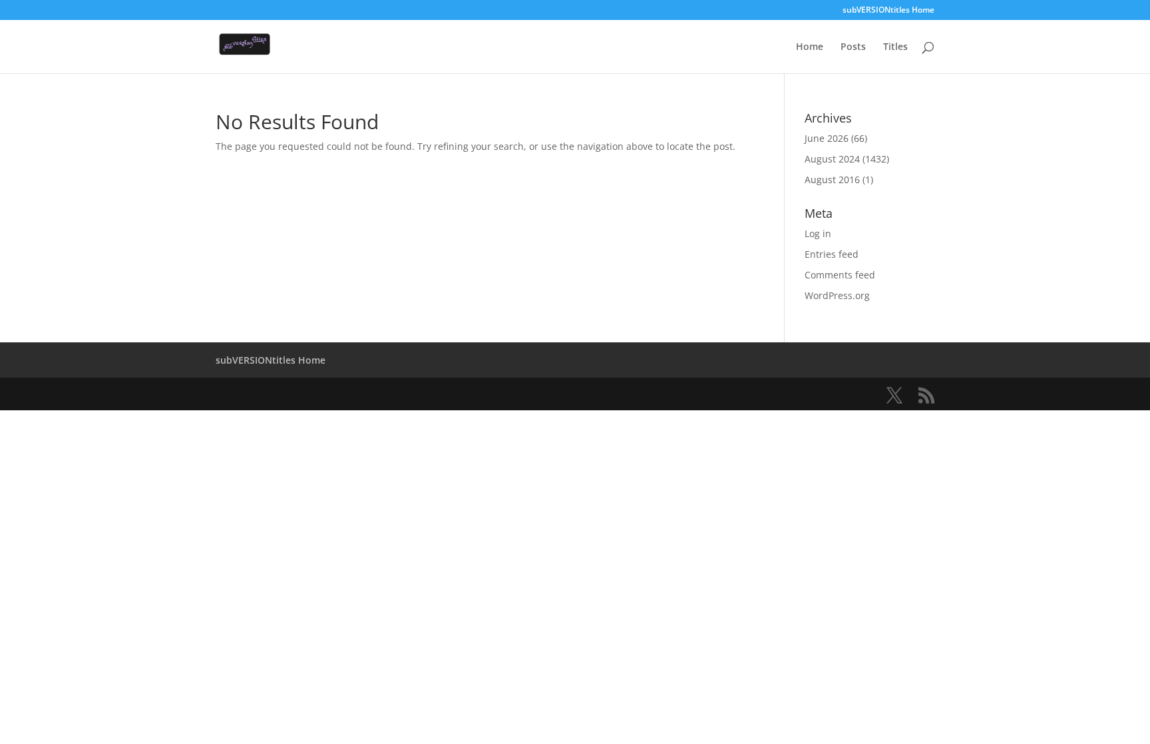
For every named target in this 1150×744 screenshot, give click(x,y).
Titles (895, 47)
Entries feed (832, 254)
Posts (853, 47)
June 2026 (827, 138)
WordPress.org (837, 295)
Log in (818, 233)
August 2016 (832, 179)
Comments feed (840, 274)
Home (809, 47)
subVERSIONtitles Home (888, 10)
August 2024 (832, 159)
